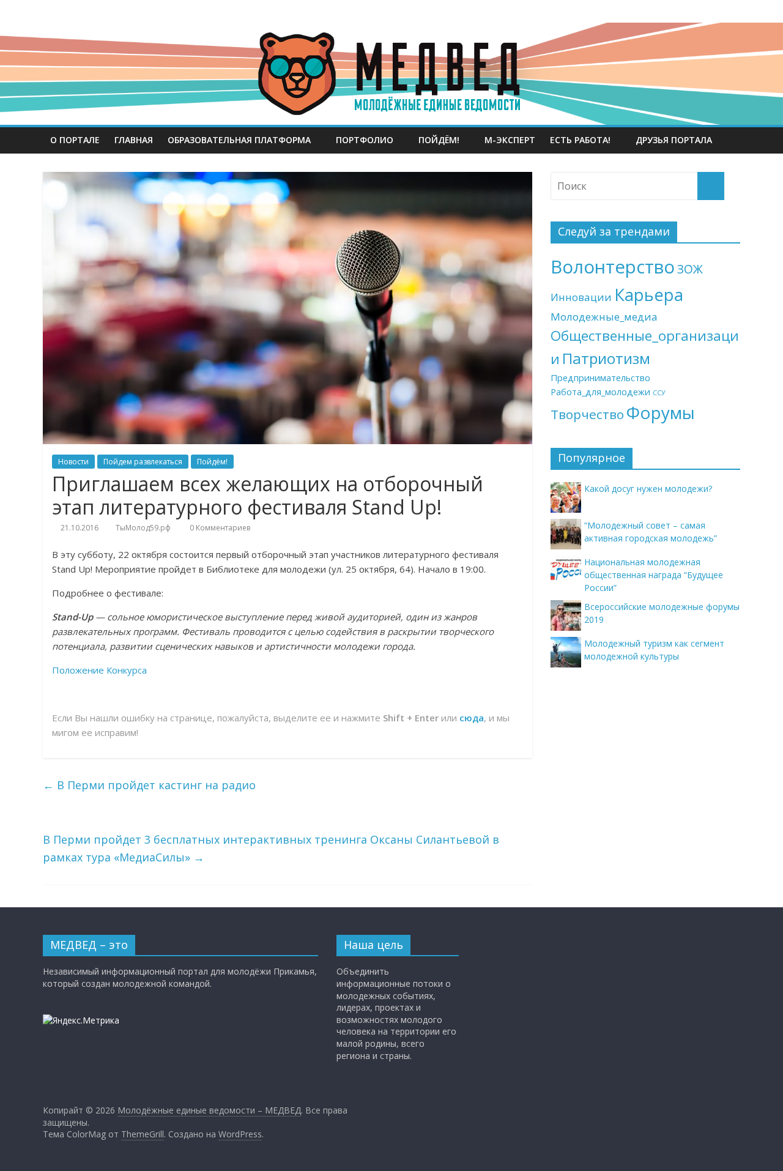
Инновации (581, 297)
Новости (73, 461)
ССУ (659, 392)
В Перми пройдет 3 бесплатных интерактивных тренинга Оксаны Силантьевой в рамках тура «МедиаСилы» (271, 848)
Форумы (660, 412)
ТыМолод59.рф (143, 527)
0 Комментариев (219, 527)
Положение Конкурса (99, 670)
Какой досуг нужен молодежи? (648, 488)
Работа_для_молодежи (600, 392)
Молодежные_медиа (604, 317)
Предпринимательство (600, 378)
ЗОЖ (690, 269)
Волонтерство (613, 267)
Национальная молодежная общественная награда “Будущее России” (653, 574)
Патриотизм (606, 358)
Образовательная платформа (239, 140)
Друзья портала (674, 140)
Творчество (587, 414)
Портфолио (364, 140)
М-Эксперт (509, 140)
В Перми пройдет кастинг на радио (149, 785)
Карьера (648, 294)
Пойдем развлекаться (142, 461)
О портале (75, 140)
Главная (133, 140)
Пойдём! (438, 140)
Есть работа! (580, 140)
